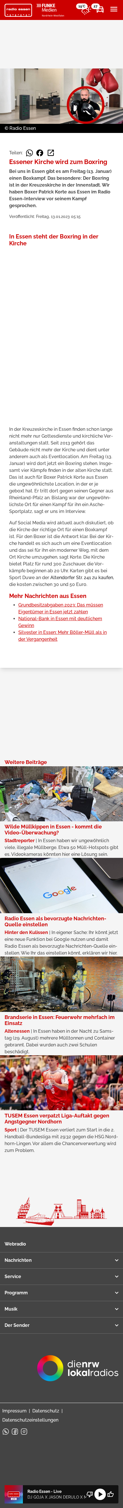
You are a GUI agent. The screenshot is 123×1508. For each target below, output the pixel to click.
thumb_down (89, 1494)
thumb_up (110, 1494)
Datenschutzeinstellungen (30, 1420)
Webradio (15, 1244)
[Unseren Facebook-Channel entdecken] (14, 1431)
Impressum (14, 1411)
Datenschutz (45, 1411)
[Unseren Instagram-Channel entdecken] (24, 1431)
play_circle (100, 1494)
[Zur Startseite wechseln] (18, 10)
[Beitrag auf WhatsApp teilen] (29, 152)
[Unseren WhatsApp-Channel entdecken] (5, 1431)
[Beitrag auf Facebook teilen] (39, 152)
